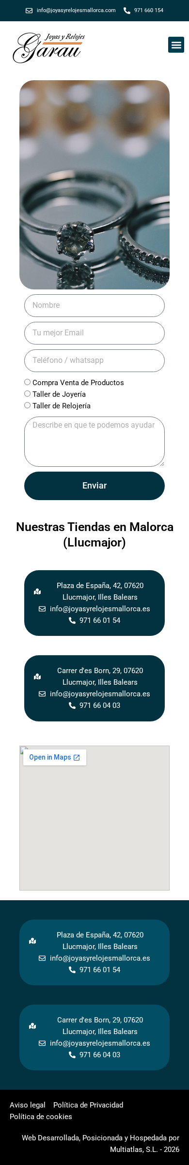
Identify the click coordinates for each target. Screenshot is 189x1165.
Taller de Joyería (59, 394)
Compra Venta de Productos (78, 382)
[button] (176, 45)
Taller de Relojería (61, 406)
